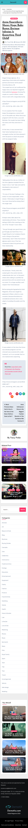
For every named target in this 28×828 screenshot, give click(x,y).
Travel (4, 675)
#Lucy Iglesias (16, 48)
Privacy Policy (19, 821)
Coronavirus (5, 560)
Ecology (4, 568)
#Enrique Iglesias (13, 46)
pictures (14, 92)
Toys (3, 671)
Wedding (4, 691)
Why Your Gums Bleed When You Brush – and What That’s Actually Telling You (14, 718)
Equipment (5, 580)
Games (4, 605)
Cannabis (5, 547)
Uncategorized (6, 679)
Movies (18, 469)
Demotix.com (14, 811)
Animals (4, 522)
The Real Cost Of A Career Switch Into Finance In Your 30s (14, 735)
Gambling (5, 601)
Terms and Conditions (7, 825)
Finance (4, 592)
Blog (3, 535)
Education (5, 572)
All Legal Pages (9, 821)
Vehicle (4, 683)
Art (3, 527)
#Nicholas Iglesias (7, 50)
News (3, 646)
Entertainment (6, 576)
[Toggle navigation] (2, 2)
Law (3, 617)
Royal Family (5, 654)
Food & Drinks (6, 597)
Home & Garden (6, 613)
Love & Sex (5, 625)
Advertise (18, 825)
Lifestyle (4, 621)
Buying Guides (6, 543)
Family (4, 584)
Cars (3, 551)
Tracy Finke (10, 42)
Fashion (4, 588)
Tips (3, 667)
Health (4, 609)
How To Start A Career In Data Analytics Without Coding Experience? (14, 769)
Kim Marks (9, 460)
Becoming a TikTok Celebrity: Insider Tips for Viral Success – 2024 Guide (14, 458)
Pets (3, 650)
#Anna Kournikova (9, 44)
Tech (3, 662)
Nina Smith (9, 476)
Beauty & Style (6, 531)
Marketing (5, 630)
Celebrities (14, 18)
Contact (24, 825)
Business (4, 539)
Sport (3, 658)
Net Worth (5, 642)
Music (18, 490)
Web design (5, 687)
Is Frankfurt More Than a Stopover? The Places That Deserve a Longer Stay (14, 752)
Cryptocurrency (6, 564)
